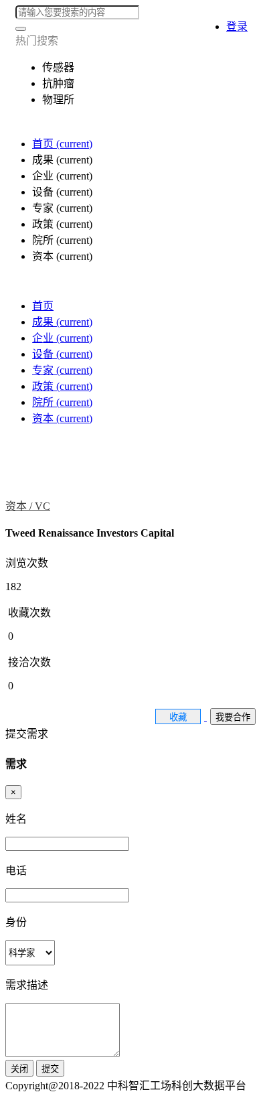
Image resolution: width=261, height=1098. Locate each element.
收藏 (178, 717)
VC (42, 506)
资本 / (20, 506)
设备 (62, 354)
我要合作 (232, 717)
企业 (62, 338)
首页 (62, 143)
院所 (62, 402)
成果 (62, 322)
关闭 (19, 1069)
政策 (62, 386)
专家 (62, 370)
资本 (62, 418)
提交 (50, 1069)
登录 (237, 26)
